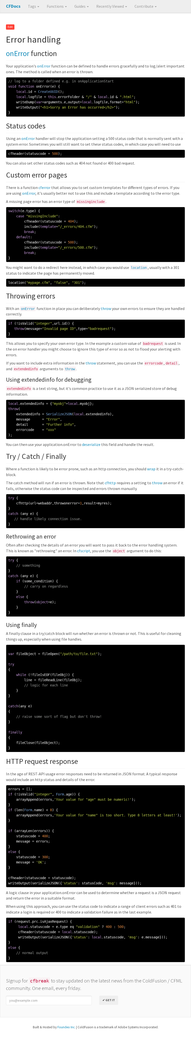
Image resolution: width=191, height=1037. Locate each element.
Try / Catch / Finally (36, 456)
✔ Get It (108, 1000)
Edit (10, 27)
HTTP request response (42, 761)
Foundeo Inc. (66, 1027)
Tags (32, 6)
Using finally (21, 625)
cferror (44, 187)
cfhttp (110, 482)
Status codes (26, 125)
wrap (151, 468)
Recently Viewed (110, 6)
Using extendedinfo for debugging (49, 379)
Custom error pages (36, 175)
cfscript (83, 550)
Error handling (33, 39)
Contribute (144, 6)
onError (17, 53)
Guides (80, 6)
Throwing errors (30, 296)
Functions (55, 6)
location (139, 268)
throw (106, 308)
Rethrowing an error (31, 536)
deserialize (91, 444)
